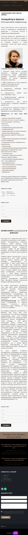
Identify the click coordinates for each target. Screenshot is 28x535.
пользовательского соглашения (16, 513)
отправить (5, 517)
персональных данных (19, 511)
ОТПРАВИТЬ (6, 221)
